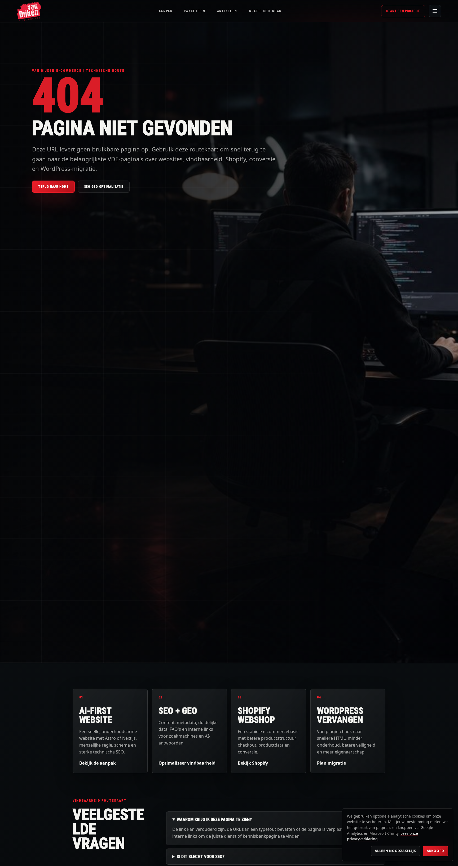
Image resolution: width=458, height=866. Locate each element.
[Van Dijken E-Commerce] (29, 11)
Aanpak (166, 11)
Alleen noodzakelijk (395, 851)
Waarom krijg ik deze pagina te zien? (214, 819)
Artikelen (227, 11)
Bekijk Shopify (253, 763)
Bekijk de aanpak (97, 763)
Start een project (403, 11)
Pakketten (194, 11)
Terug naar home (53, 187)
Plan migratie (331, 763)
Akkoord (435, 851)
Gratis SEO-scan (265, 11)
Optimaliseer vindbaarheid (186, 763)
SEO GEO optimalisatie (104, 187)
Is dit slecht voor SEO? (200, 856)
